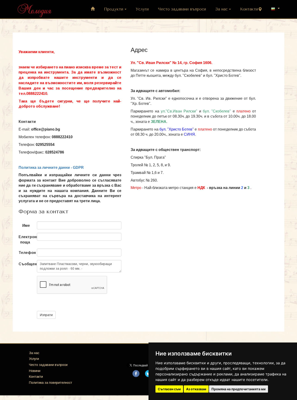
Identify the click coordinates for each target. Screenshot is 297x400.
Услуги (142, 9)
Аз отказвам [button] (196, 389)
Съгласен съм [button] (169, 389)
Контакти (249, 9)
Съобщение (26, 264)
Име (26, 225)
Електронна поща (26, 239)
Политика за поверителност (50, 382)
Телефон (26, 253)
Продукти (113, 9)
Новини (34, 371)
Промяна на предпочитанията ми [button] (238, 389)
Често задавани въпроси (182, 9)
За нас (221, 9)
